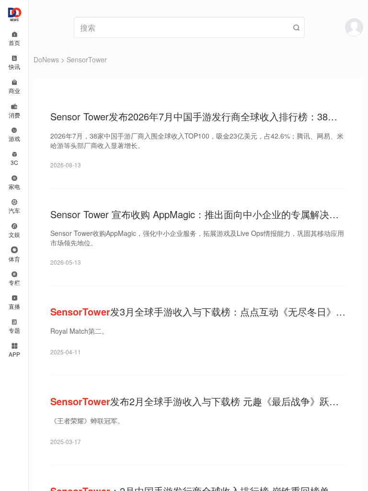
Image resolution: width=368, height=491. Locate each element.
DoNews (46, 59)
